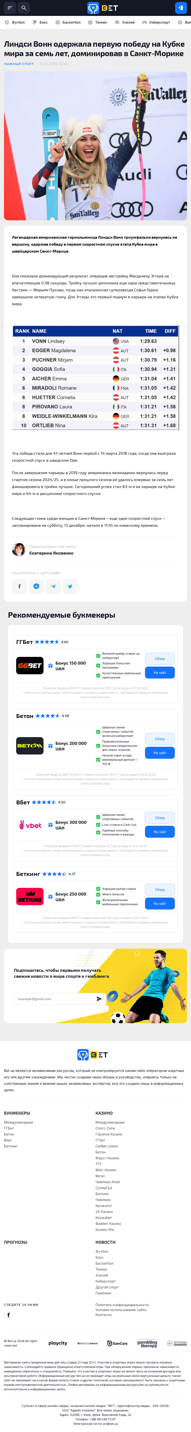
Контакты (103, 1315)
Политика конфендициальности (122, 1305)
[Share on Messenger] (36, 586)
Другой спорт (107, 1287)
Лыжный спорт (19, 64)
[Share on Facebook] (19, 586)
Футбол (18, 22)
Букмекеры (17, 1113)
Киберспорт (159, 22)
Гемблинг (103, 1293)
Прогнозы (15, 1242)
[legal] (58, 1343)
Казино (104, 1113)
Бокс (44, 22)
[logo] (102, 8)
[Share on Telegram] (53, 586)
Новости (106, 1242)
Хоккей (128, 22)
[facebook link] (8, 1315)
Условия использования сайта (121, 1310)
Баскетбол (72, 22)
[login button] (181, 8)
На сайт (160, 673)
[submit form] (99, 999)
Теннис (101, 22)
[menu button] (10, 8)
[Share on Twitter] (70, 586)
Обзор (160, 659)
